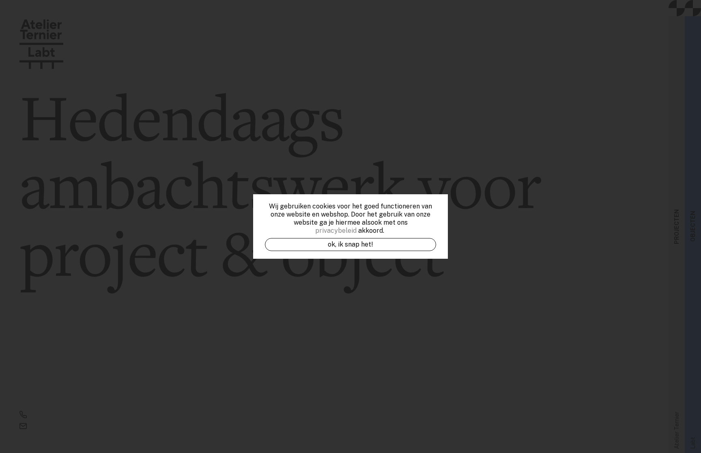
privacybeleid (336, 230)
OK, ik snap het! (350, 244)
